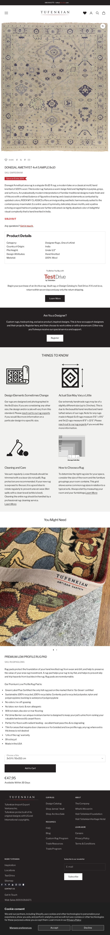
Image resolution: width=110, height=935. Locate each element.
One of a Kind (68, 242)
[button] (6, 160)
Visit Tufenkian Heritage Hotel (90, 819)
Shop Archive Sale (55, 814)
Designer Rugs (52, 242)
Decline (88, 927)
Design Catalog (54, 803)
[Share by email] (29, 160)
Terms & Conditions (85, 843)
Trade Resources (54, 843)
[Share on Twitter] (21, 160)
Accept (54, 927)
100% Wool (51, 257)
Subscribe (73, 876)
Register (55, 338)
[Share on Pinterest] (25, 160)
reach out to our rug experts (36, 413)
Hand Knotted (52, 254)
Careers (79, 833)
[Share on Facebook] (17, 160)
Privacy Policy (74, 920)
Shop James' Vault (55, 808)
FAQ (48, 828)
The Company (82, 803)
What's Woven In (83, 808)
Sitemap (9, 880)
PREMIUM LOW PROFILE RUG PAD (26, 656)
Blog (48, 833)
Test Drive (10, 875)
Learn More (55, 298)
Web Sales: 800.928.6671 (18, 900)
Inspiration (10, 865)
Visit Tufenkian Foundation (88, 814)
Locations (10, 870)
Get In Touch (11, 894)
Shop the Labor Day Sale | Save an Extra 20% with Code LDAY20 (53, 2)
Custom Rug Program (57, 838)
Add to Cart (30, 768)
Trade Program (53, 848)
